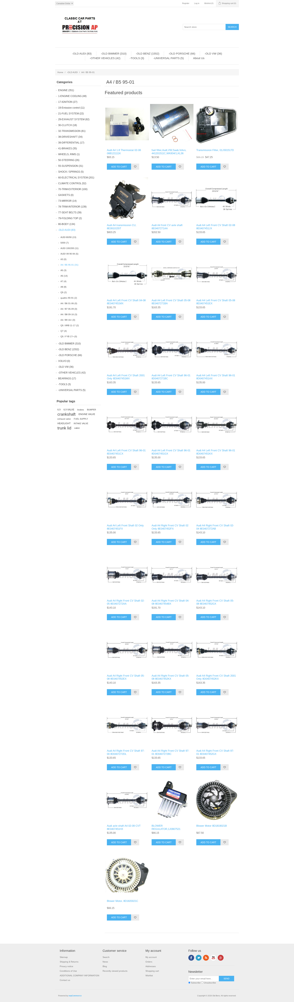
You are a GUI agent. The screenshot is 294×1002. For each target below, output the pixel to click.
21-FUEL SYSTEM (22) (71, 113)
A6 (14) (64, 276)
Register (185, 3)
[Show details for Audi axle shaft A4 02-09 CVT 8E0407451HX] (127, 799)
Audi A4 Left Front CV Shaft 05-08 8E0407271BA (171, 302)
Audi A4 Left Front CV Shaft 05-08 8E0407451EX (215, 302)
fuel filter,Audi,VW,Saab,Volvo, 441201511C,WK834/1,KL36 (169, 152)
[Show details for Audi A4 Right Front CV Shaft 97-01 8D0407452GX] (216, 724)
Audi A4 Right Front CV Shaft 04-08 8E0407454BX (170, 602)
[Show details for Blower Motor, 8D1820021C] (127, 874)
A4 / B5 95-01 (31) (69, 265)
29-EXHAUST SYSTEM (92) (73, 119)
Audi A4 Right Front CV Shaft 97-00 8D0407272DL (126, 752)
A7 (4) (63, 281)
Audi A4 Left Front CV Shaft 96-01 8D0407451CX (126, 452)
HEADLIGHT (64, 423)
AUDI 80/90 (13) (68, 237)
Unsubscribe (210, 982)
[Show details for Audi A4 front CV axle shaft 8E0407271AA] (171, 199)
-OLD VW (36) (213, 53)
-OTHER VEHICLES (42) (105, 58)
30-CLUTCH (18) (67, 125)
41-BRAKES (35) (67, 148)
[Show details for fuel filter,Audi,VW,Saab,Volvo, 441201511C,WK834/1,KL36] (171, 124)
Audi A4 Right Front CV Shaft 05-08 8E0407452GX (215, 602)
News (105, 961)
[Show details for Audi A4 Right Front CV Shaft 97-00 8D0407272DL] (127, 724)
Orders (148, 961)
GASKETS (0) (66, 195)
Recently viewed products (115, 971)
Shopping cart (152, 971)
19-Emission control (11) (71, 107)
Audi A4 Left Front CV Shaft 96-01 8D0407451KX (215, 452)
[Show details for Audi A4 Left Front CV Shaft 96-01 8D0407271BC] (171, 349)
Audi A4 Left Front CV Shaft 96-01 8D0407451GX (171, 452)
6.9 (58, 409)
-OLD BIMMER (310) (113, 53)
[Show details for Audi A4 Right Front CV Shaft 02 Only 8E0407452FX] (171, 499)
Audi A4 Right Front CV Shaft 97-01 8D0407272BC (170, 752)
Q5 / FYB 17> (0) (68, 336)
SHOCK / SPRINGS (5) (71, 171)
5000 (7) (64, 243)
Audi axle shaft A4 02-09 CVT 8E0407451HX (124, 827)
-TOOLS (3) (137, 58)
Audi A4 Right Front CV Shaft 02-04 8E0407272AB (215, 527)
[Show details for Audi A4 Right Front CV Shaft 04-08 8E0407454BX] (171, 574)
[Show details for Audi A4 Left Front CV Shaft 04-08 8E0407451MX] (127, 274)
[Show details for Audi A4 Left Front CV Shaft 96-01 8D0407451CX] (127, 424)
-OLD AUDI (72, 72)
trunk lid (64, 428)
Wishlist (149, 975)
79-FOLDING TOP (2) (70, 218)
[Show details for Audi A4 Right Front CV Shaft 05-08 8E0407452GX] (216, 574)
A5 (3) (63, 270)
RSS (206, 958)
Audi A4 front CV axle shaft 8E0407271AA (167, 227)
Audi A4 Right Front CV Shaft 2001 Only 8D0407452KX (216, 677)
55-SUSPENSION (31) (70, 166)
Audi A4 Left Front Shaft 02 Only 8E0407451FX (125, 527)
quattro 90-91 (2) (68, 298)
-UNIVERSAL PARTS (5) (168, 58)
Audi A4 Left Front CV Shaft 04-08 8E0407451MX (126, 302)
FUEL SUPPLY (81, 419)
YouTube (213, 958)
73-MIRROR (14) (67, 201)
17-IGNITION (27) (67, 102)
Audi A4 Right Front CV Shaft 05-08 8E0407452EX (126, 677)
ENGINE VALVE (87, 414)
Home (60, 72)
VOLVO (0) (64, 361)
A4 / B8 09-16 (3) (68, 314)
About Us (198, 58)
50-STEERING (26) (68, 160)
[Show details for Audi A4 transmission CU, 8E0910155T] (127, 199)
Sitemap (64, 957)
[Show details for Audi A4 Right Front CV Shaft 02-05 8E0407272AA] (127, 574)
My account (151, 957)
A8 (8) (63, 287)
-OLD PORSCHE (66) (182, 53)
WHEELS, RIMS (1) (69, 154)
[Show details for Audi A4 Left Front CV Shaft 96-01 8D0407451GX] (171, 424)
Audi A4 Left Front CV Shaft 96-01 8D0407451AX (215, 377)
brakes (80, 409)
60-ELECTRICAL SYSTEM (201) (76, 177)
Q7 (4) (63, 331)
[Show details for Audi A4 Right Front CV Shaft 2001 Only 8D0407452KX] (216, 649)
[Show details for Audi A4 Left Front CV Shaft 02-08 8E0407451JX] (216, 199)
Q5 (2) (63, 292)
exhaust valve (64, 419)
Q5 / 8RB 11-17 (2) (69, 325)
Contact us (65, 980)
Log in (196, 3)
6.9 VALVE (69, 409)
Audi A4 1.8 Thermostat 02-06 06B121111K (124, 152)
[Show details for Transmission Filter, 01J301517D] (216, 124)
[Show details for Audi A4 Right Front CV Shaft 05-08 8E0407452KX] (171, 649)
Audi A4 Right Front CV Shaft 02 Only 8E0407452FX (170, 527)
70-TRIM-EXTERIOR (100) (72, 189)
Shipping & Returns (69, 961)
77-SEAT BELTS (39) (69, 212)
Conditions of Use (68, 971)
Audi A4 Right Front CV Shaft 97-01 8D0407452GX (215, 752)
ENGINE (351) (66, 90)
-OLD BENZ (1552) (147, 53)
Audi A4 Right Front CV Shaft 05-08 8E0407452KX (170, 677)
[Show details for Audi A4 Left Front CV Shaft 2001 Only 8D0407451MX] (127, 349)
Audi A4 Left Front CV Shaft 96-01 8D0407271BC (171, 377)
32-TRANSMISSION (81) (71, 131)
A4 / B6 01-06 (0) (68, 303)
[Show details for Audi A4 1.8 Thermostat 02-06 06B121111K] (127, 124)
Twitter (199, 958)
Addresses (150, 966)
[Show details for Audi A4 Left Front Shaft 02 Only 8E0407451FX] (127, 499)
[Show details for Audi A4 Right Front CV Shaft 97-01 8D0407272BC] (171, 724)
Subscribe (196, 982)
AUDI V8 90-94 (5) (69, 254)
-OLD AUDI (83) (82, 53)
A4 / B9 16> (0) (67, 320)
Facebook (191, 958)
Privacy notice (66, 966)
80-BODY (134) (66, 224)
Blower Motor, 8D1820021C (122, 901)
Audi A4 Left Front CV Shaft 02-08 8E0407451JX (215, 227)
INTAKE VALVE (81, 423)
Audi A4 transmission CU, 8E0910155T (121, 227)
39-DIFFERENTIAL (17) (71, 142)
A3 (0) (63, 259)
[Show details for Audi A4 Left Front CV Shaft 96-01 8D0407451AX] (216, 349)
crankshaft (66, 414)
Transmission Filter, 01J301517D (215, 150)
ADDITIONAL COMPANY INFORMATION (79, 975)
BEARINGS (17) (67, 378)
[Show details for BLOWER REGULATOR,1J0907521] (171, 799)
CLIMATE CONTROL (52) (72, 183)
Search (106, 957)
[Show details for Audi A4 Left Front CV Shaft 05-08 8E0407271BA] (171, 274)
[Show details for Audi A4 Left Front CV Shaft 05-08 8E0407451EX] (216, 274)
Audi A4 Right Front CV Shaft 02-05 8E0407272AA (126, 602)
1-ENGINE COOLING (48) (72, 96)
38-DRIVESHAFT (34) (70, 137)
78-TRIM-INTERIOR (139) (72, 206)
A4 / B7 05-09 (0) (68, 309)
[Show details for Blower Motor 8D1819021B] (216, 799)
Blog (105, 966)
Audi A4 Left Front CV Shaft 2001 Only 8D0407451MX (126, 377)
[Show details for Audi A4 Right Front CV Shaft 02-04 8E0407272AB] (216, 499)
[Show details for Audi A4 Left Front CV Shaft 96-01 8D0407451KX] (216, 424)
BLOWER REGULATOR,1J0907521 (166, 827)
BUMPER (91, 409)
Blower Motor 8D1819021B (211, 825)
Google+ (221, 958)
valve (77, 428)
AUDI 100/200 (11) (69, 248)
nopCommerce (75, 996)
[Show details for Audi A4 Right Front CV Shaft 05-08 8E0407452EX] (127, 649)
